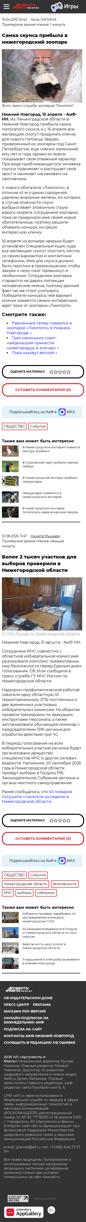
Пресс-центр (16, 1005)
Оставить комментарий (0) (43, 390)
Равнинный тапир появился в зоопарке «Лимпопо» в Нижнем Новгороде (39, 328)
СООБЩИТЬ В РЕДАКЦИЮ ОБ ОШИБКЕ (39, 1042)
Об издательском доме (28, 998)
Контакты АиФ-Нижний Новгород (39, 1036)
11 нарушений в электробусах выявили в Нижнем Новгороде (51, 961)
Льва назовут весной (33, 352)
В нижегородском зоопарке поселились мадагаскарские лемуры (50, 510)
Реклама (42, 1005)
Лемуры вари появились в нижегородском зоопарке (42, 495)
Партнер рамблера (45, 1198)
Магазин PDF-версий (25, 1011)
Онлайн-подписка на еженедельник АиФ (26, 1020)
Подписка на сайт (23, 1029)
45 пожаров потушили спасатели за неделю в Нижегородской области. (37, 796)
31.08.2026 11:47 (14, 536)
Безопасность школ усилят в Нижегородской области (44, 946)
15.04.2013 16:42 (14, 19)
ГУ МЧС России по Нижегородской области (41, 634)
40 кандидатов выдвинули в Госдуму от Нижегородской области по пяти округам (49, 932)
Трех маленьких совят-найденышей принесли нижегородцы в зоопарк (32, 343)
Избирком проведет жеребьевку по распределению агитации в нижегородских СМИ (49, 917)
